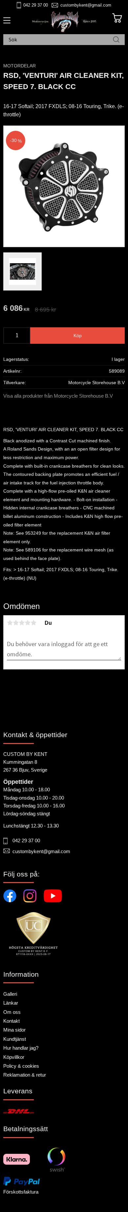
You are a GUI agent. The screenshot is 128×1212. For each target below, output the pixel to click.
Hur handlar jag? (20, 1048)
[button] (5, 23)
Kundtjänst (14, 1039)
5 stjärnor (33, 623)
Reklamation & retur (24, 1075)
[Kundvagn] (117, 18)
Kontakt (11, 1021)
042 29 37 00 (35, 5)
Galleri (10, 994)
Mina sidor (14, 1030)
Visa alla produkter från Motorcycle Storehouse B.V (58, 396)
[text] (16, 309)
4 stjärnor (28, 623)
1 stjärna (10, 623)
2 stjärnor (16, 623)
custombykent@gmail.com (85, 5)
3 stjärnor (22, 623)
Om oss (12, 1012)
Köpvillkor (13, 1057)
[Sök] (116, 40)
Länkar (10, 1003)
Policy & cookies (21, 1066)
